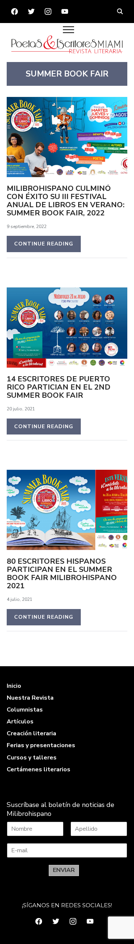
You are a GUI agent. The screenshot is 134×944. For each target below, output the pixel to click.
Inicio (14, 686)
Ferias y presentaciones (41, 745)
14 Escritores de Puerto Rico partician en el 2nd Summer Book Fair (59, 387)
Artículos (20, 721)
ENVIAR (64, 870)
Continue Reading (43, 243)
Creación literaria (31, 733)
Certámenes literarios (38, 769)
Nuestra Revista (30, 698)
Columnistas (25, 710)
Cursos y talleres (32, 757)
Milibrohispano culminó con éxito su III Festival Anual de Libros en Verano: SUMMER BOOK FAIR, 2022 (66, 200)
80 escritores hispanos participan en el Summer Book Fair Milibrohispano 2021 (62, 573)
